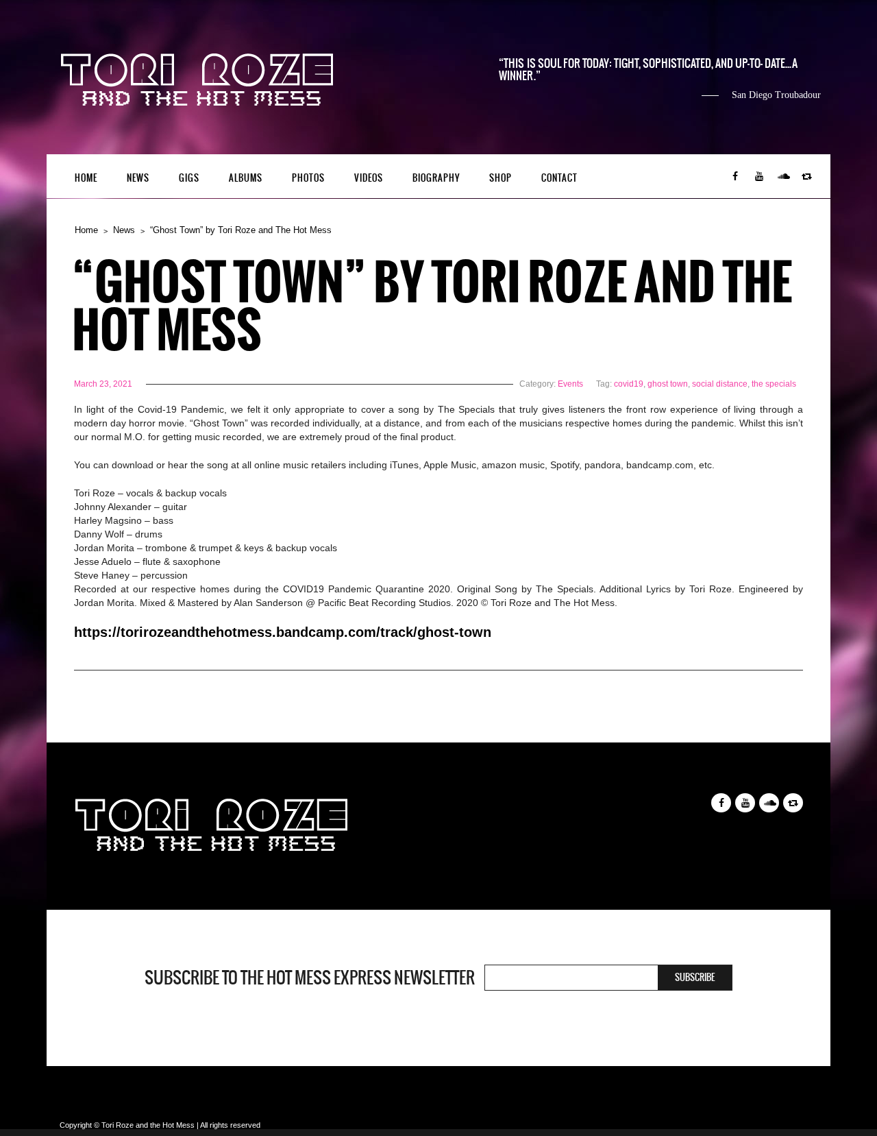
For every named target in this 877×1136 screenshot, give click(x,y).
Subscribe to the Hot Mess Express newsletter (310, 977)
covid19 (628, 384)
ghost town (667, 384)
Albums (245, 177)
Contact (559, 177)
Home (86, 177)
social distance (720, 384)
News (138, 177)
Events (570, 384)
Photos (308, 177)
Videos (368, 177)
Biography (436, 177)
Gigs (189, 177)
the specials (774, 384)
